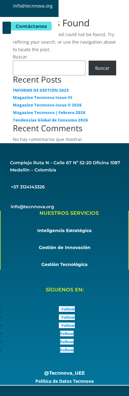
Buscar (20, 57)
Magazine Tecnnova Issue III (42, 97)
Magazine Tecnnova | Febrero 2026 (49, 112)
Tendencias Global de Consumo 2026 (50, 120)
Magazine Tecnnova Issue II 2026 (47, 105)
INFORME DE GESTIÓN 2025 (41, 90)
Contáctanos (31, 26)
